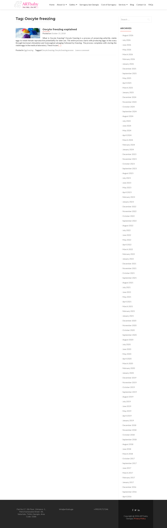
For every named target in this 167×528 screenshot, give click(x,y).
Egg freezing (28, 50)
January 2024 (128, 149)
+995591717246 (101, 509)
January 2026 (128, 64)
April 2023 (126, 192)
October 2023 (128, 164)
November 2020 (129, 325)
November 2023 (129, 159)
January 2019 (128, 420)
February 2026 (128, 59)
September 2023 (129, 168)
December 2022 (129, 206)
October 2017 (128, 458)
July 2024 (126, 121)
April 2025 (126, 83)
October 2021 (128, 273)
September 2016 (129, 492)
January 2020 (128, 373)
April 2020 (126, 358)
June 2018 (126, 449)
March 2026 (127, 54)
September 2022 (129, 221)
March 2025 (127, 87)
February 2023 (128, 197)
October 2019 (128, 387)
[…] (59, 45)
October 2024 (128, 106)
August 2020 (127, 339)
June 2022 (126, 235)
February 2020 (128, 368)
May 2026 (126, 49)
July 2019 (126, 401)
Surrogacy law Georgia (89, 4)
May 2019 (126, 411)
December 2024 (129, 97)
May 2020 (126, 354)
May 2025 (126, 78)
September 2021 (129, 278)
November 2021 (129, 268)
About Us (61, 4)
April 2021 (126, 301)
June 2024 (126, 125)
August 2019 (127, 396)
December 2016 (129, 487)
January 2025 (128, 92)
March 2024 (127, 140)
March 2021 (127, 306)
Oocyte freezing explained (60, 29)
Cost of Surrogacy (108, 4)
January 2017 (128, 482)
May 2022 (126, 240)
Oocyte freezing (48, 50)
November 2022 (129, 211)
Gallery (72, 4)
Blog (132, 4)
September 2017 (129, 463)
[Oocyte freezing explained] (28, 33)
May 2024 (126, 130)
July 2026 (126, 40)
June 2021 (126, 292)
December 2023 (129, 154)
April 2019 (126, 416)
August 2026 (127, 35)
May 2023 (126, 187)
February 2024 (128, 144)
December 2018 (129, 425)
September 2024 (129, 111)
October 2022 (128, 216)
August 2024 (127, 116)
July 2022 (126, 230)
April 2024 (126, 135)
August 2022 (127, 225)
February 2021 (128, 311)
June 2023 (126, 183)
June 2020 (126, 349)
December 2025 (129, 68)
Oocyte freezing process (64, 50)
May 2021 (126, 297)
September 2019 (129, 392)
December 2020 (129, 320)
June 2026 (126, 45)
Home (51, 4)
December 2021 (129, 263)
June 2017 (126, 468)
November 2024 (129, 102)
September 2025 (129, 73)
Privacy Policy (140, 518)
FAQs (150, 4)
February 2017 (128, 477)
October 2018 (128, 435)
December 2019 (129, 377)
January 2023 (128, 202)
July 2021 (126, 287)
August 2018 (127, 444)
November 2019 (129, 382)
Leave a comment (82, 50)
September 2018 (129, 439)
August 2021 (127, 282)
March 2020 (127, 363)
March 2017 (127, 473)
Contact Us (141, 4)
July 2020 (126, 344)
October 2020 (128, 330)
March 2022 (127, 249)
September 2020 (129, 335)
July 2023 (126, 178)
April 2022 (126, 244)
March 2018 (127, 454)
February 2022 (128, 254)
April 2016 (126, 496)
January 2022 (128, 259)
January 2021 (128, 316)
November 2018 (129, 430)
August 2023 (127, 173)
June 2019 (126, 406)
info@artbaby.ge (66, 509)
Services (122, 4)
